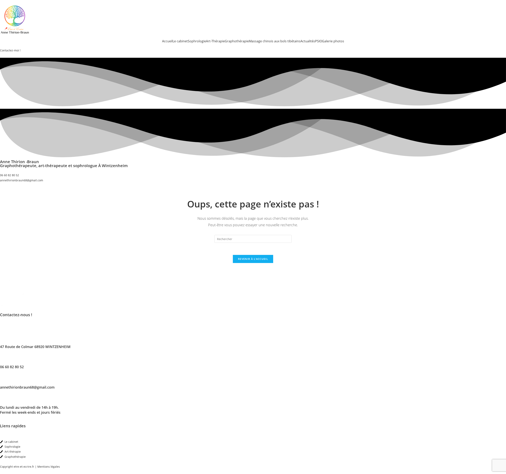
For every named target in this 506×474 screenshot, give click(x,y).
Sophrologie (197, 41)
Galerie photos (333, 41)
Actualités (307, 41)
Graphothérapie (237, 41)
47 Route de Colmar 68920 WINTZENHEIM (35, 346)
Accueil (167, 41)
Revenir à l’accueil (253, 259)
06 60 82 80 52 (12, 366)
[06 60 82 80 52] (5, 358)
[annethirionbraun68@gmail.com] (5, 378)
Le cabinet (180, 41)
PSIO (318, 41)
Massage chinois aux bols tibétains (274, 41)
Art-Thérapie (215, 41)
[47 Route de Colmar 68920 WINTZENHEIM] (5, 338)
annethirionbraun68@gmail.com (27, 387)
